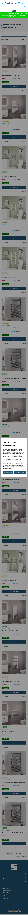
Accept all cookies (20, 472)
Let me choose (8, 472)
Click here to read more (14, 17)
